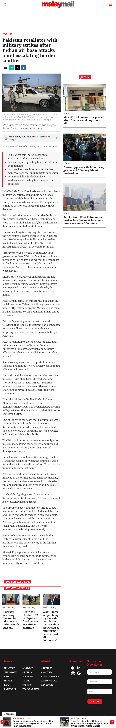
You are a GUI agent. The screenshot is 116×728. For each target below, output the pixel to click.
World (7, 33)
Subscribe (94, 701)
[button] (57, 138)
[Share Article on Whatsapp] (11, 69)
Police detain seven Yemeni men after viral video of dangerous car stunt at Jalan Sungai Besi (33, 723)
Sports (74, 718)
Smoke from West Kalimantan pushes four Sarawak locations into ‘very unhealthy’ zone (83, 220)
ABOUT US (46, 672)
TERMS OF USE (49, 681)
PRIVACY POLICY (50, 676)
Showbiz (28, 668)
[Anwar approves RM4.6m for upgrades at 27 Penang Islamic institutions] (84, 147)
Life (6, 685)
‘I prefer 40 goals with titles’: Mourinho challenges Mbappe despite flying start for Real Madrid (91, 723)
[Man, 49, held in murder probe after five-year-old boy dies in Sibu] (84, 97)
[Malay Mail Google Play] (79, 670)
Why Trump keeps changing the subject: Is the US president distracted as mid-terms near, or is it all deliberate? (51, 626)
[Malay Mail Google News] (79, 675)
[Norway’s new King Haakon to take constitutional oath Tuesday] (10, 599)
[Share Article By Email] (5, 69)
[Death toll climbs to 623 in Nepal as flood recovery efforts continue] (31, 599)
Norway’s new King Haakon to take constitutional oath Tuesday (10, 619)
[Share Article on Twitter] (17, 69)
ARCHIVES (46, 668)
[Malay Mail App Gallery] (73, 675)
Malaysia (17, 718)
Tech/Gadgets (31, 689)
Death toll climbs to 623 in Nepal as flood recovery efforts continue (31, 619)
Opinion (27, 672)
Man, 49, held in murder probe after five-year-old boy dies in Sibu (83, 120)
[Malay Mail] (58, 7)
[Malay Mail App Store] (72, 670)
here (39, 128)
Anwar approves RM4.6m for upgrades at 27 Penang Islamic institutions (84, 170)
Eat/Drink (10, 689)
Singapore (10, 672)
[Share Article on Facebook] (23, 69)
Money (8, 681)
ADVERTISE (47, 685)
